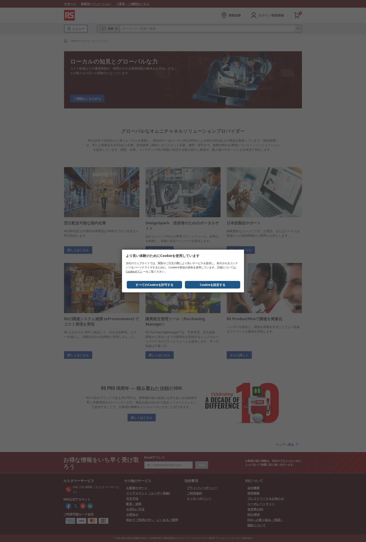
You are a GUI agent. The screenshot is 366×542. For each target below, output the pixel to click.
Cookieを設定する (213, 285)
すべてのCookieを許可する (154, 285)
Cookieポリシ (134, 271)
